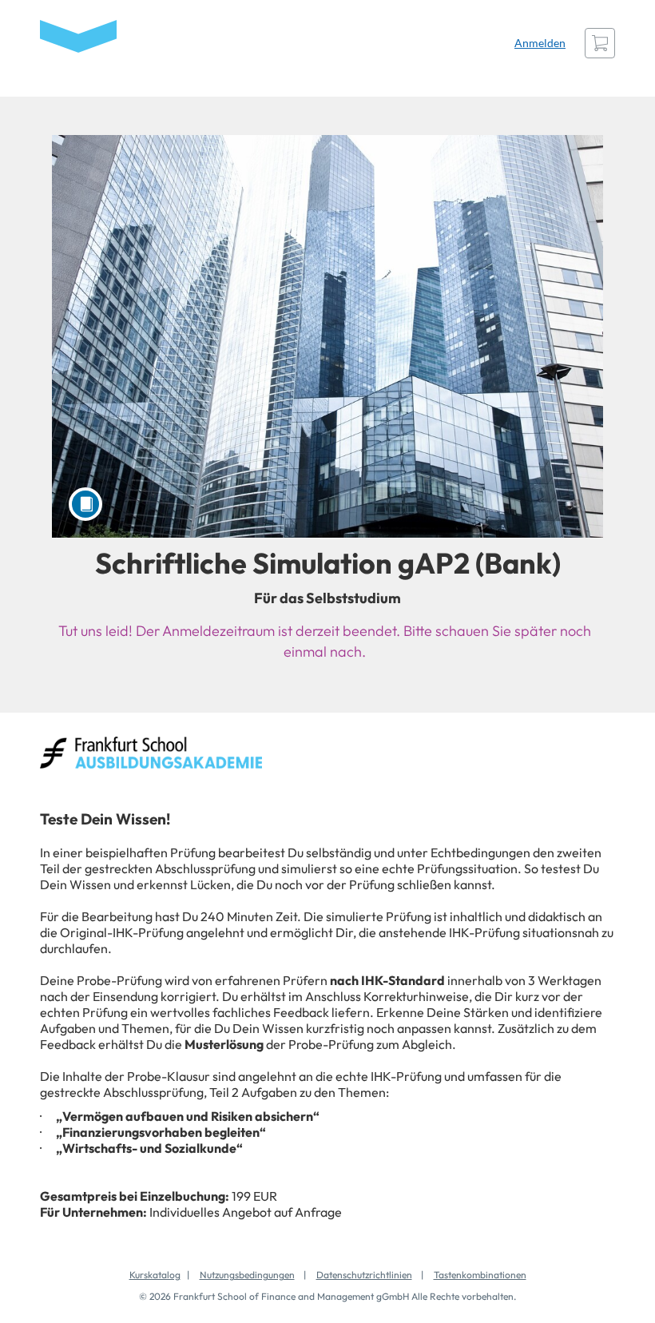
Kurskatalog (155, 1275)
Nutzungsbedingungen (247, 1275)
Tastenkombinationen (480, 1275)
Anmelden (540, 43)
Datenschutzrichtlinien (364, 1275)
